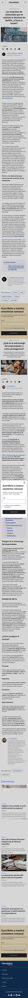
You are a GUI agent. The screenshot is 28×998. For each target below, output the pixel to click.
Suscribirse (14, 511)
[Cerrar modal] (24, 482)
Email (4, 498)
